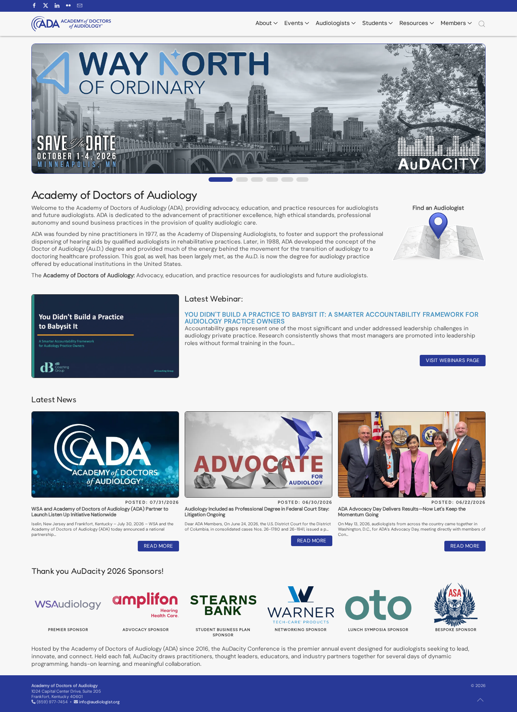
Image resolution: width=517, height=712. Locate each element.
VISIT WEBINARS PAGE (453, 360)
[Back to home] (71, 24)
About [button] (263, 22)
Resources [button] (413, 22)
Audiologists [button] (333, 22)
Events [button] (293, 22)
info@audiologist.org (99, 701)
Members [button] (453, 22)
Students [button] (374, 22)
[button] (482, 24)
